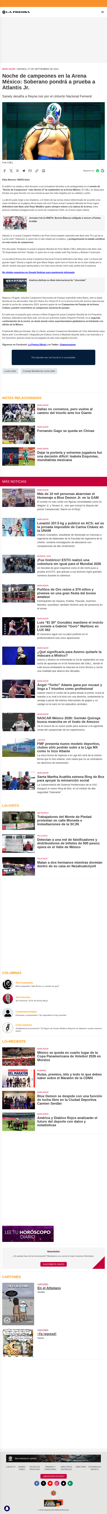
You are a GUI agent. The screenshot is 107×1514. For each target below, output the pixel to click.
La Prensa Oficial (37, 344)
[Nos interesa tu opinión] (53, 1458)
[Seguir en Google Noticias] (102, 170)
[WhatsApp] (18, 171)
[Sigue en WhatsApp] (97, 170)
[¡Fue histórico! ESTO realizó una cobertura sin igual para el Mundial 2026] (18, 568)
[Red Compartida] (7, 984)
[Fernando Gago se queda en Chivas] (18, 435)
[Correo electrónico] (30, 171)
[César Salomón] (7, 1027)
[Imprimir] (43, 171)
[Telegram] (24, 171)
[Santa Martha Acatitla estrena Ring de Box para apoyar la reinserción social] (18, 784)
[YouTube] (50, 1483)
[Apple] (63, 1483)
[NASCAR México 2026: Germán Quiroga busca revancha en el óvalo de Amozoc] (18, 724)
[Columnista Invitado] (7, 1013)
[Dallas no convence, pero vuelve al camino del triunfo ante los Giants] (18, 413)
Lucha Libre (10, 371)
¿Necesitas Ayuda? (53, 1476)
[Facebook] (4, 171)
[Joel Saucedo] (7, 998)
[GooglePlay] (70, 1483)
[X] (11, 171)
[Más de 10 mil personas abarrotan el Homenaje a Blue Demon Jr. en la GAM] (18, 502)
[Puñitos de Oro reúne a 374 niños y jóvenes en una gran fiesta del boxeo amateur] (18, 599)
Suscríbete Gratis (53, 1264)
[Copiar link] (37, 171)
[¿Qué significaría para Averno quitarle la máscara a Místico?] (18, 661)
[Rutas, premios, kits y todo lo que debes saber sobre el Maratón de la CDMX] (18, 1078)
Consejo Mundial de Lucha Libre (39, 371)
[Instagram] (56, 1483)
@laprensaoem (68, 344)
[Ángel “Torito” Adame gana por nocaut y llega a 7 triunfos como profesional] (18, 694)
